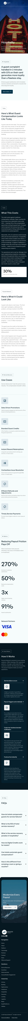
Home (2, 943)
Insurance (3, 994)
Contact (3, 955)
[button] (23, 3)
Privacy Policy (14, 1017)
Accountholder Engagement (8, 974)
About (2, 945)
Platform (3, 948)
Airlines (3, 982)
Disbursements (5, 972)
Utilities (3, 1006)
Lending (3, 996)
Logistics (3, 999)
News (2, 957)
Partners (3, 953)
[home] (7, 3)
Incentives (3, 970)
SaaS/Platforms (5, 1004)
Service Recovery (5, 967)
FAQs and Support (5, 960)
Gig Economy (4, 987)
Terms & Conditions (5, 1017)
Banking (3, 984)
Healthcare (4, 989)
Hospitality (4, 992)
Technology (4, 950)
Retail (2, 1001)
